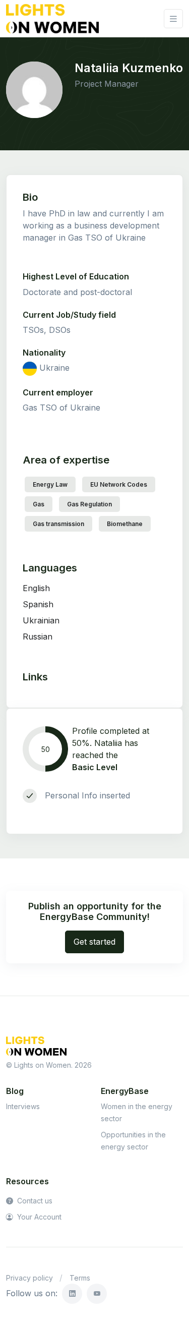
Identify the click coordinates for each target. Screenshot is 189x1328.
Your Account (38, 1216)
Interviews (23, 1106)
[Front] (52, 18)
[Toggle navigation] (173, 19)
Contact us (33, 1200)
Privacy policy (29, 1278)
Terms (80, 1278)
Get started (94, 942)
